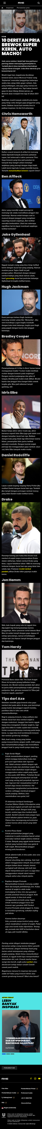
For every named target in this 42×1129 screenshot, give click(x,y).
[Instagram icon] (35, 1079)
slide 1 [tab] (4, 1053)
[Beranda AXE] (5, 1078)
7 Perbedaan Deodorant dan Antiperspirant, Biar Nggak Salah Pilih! (20, 1041)
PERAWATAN (9, 1068)
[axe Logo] (21, 3)
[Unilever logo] (4, 1115)
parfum (30, 962)
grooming (10, 279)
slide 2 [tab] (8, 1053)
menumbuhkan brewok (18, 171)
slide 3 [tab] (12, 1053)
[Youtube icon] (39, 1079)
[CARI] (39, 3)
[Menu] (4, 3)
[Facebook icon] (31, 1079)
